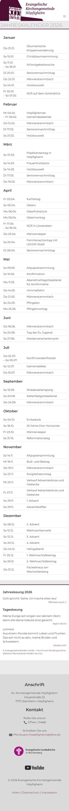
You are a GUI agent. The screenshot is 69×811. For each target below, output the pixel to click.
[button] (64, 16)
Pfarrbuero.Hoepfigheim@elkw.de (36, 734)
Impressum (49, 792)
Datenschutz (30, 792)
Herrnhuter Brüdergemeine (51, 650)
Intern (16, 792)
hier (40, 653)
